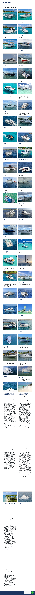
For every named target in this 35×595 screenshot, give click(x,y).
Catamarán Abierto (22, 377)
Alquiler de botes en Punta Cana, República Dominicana (9, 394)
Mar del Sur (21, 219)
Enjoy (5, 20)
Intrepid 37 (21, 346)
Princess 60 (21, 251)
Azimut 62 (21, 50)
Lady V (5, 80)
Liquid (5, 299)
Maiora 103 (21, 503)
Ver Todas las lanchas (17, 593)
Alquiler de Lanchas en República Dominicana (23, 394)
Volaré (5, 127)
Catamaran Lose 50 (7, 267)
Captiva (5, 376)
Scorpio (5, 282)
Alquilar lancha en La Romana (9, 503)
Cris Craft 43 (6, 236)
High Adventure (7, 159)
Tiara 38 (20, 361)
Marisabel (21, 65)
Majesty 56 (21, 331)
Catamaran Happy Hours (24, 282)
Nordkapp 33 (21, 94)
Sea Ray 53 (6, 251)
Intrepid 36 (6, 361)
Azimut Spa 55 (22, 35)
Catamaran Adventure (8, 174)
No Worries (21, 299)
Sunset (5, 94)
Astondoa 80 (6, 35)
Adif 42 (20, 127)
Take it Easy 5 (6, 143)
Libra (5, 219)
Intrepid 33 (6, 346)
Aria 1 (20, 143)
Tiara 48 (20, 236)
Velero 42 (21, 267)
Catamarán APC (7, 204)
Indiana (5, 188)
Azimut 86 (6, 331)
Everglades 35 (22, 315)
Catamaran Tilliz (22, 174)
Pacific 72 (5, 65)
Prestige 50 (21, 203)
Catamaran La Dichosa (23, 159)
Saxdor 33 (5, 111)
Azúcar (20, 111)
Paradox (20, 188)
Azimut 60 (6, 50)
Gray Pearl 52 (21, 20)
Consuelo (6, 315)
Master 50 (21, 80)
